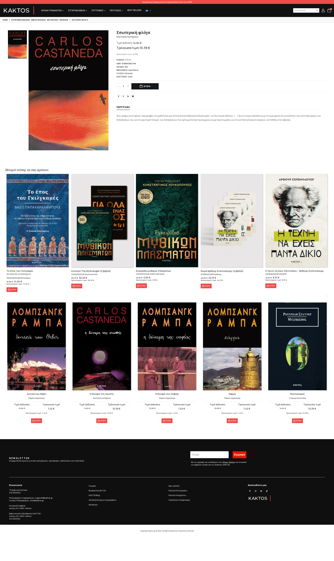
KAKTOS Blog (94, 495)
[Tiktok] (267, 491)
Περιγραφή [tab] (123, 107)
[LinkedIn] (261, 491)
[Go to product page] (38, 220)
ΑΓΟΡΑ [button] (13, 289)
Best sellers (134, 10)
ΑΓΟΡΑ (147, 86)
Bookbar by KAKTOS (97, 490)
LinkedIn (128, 96)
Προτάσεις (115, 10)
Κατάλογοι (93, 504)
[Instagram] (256, 491)
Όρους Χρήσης (229, 462)
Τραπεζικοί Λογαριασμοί (179, 500)
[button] (317, 10)
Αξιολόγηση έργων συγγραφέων (102, 500)
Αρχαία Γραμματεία (51, 10)
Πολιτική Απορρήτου (177, 495)
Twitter (123, 96)
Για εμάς (92, 486)
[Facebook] (250, 491)
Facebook (119, 96)
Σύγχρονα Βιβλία (76, 10)
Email (133, 96)
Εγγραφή (239, 454)
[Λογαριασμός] (323, 10)
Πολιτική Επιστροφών (177, 490)
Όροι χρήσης (174, 486)
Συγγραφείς (97, 10)
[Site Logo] (19, 10)
